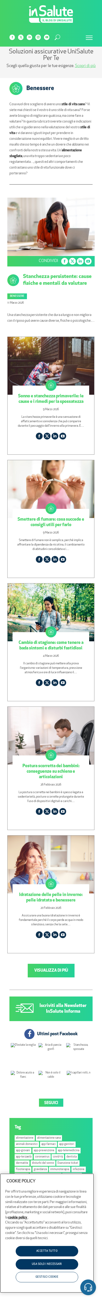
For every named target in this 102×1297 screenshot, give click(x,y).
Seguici (51, 1103)
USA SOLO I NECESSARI (47, 1264)
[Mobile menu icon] (89, 37)
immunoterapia (59, 1169)
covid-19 (58, 1156)
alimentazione (24, 1138)
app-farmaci (48, 1144)
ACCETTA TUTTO (47, 1251)
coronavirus (42, 1156)
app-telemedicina (68, 1150)
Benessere (17, 296)
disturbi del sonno (43, 1163)
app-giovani (23, 1150)
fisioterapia (23, 1169)
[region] (47, 1233)
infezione (78, 1169)
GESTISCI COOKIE (47, 1277)
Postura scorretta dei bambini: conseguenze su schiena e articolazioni (51, 771)
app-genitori (66, 1144)
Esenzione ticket (68, 1163)
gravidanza (40, 1169)
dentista (71, 1156)
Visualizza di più (51, 970)
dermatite (22, 1163)
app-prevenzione (44, 1150)
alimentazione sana (49, 1138)
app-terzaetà (23, 1156)
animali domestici (27, 1144)
